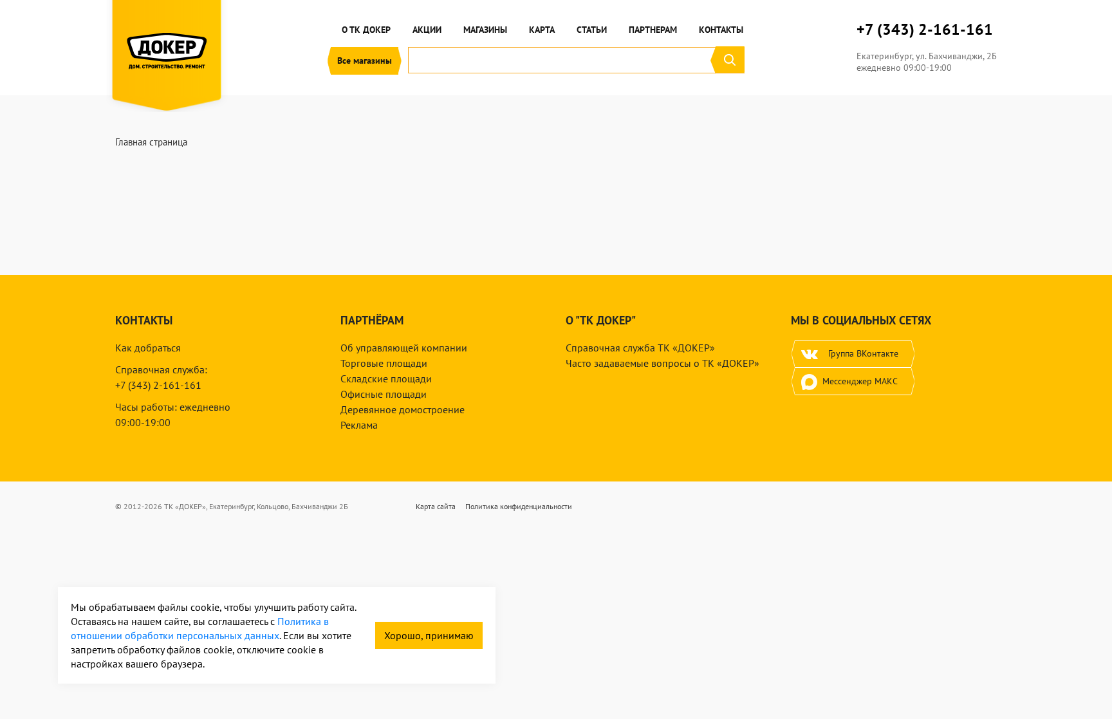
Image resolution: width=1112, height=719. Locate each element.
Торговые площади (383, 363)
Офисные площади (383, 394)
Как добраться (148, 347)
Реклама (359, 424)
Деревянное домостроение (402, 409)
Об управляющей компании (403, 347)
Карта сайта (436, 506)
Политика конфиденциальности (518, 506)
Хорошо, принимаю (429, 635)
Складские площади (386, 378)
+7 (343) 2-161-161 (925, 29)
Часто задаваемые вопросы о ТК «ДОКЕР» (662, 363)
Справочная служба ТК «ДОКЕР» (640, 347)
